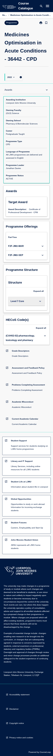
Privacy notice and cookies (21, 737)
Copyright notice (16, 723)
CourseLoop (45, 752)
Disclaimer (14, 709)
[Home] (9, 7)
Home (4, 15)
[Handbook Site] (20, 571)
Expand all (38, 291)
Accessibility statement (19, 694)
